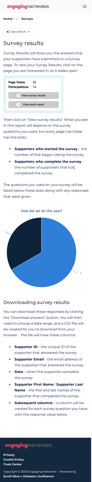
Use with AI (18, 31)
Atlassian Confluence (38, 476)
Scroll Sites (11, 476)
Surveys (27, 18)
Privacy (9, 454)
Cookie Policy (13, 459)
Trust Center (12, 464)
